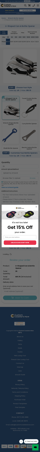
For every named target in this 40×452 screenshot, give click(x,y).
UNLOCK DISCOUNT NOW (20, 242)
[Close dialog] (36, 206)
